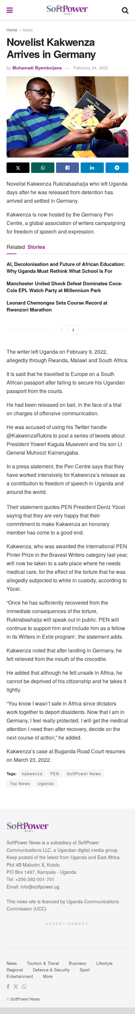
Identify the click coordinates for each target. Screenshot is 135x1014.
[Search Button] (125, 10)
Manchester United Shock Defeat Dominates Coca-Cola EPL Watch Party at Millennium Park (64, 287)
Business (78, 963)
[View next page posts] (73, 329)
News (28, 29)
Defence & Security (51, 970)
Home (12, 29)
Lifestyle (104, 963)
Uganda (46, 783)
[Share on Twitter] (18, 167)
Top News (20, 783)
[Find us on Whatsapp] (24, 986)
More (47, 976)
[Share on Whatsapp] (42, 167)
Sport (85, 970)
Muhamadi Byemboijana (37, 68)
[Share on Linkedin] (92, 167)
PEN (54, 773)
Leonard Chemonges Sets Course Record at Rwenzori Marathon (57, 306)
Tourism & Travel (43, 963)
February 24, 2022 (91, 68)
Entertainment (20, 976)
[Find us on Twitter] (15, 986)
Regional (15, 970)
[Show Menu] (10, 10)
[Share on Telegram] (117, 167)
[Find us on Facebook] (8, 986)
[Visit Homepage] (67, 10)
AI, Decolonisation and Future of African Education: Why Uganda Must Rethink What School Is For (66, 267)
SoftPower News (84, 773)
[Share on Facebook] (67, 167)
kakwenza (32, 773)
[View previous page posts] (62, 329)
